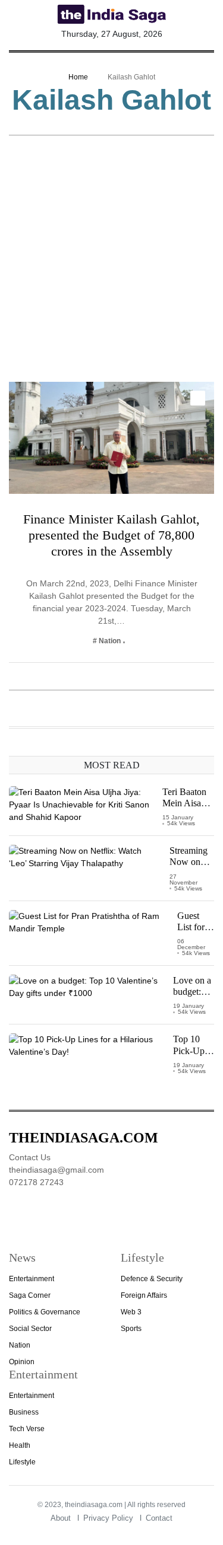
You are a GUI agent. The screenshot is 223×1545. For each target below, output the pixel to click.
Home (78, 77)
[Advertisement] (111, 265)
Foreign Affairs (144, 1295)
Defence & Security (152, 1279)
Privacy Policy (108, 1518)
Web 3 (131, 1312)
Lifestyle (22, 1462)
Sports (131, 1328)
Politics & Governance (44, 1312)
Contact (159, 1518)
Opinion (21, 1362)
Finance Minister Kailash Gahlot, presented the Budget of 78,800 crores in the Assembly (111, 535)
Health (19, 1445)
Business (24, 1412)
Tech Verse (27, 1429)
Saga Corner (30, 1295)
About (61, 1518)
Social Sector (30, 1328)
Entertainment (31, 1279)
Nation (19, 1345)
